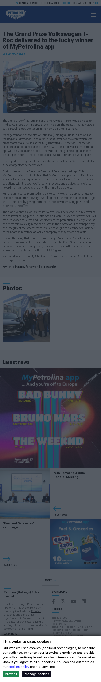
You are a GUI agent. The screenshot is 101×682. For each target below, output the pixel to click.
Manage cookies (37, 674)
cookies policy (18, 666)
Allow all (11, 674)
